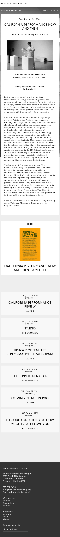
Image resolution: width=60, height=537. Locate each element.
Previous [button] (5, 75)
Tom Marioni (38, 86)
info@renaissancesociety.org (17, 489)
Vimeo (6, 519)
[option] (30, 59)
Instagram (8, 514)
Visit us (6, 500)
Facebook (8, 511)
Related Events (41, 34)
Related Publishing (26, 34)
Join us (6, 505)
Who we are (9, 498)
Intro (14, 34)
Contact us (8, 503)
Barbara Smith (29, 89)
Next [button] (54, 75)
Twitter (6, 516)
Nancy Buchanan (23, 86)
